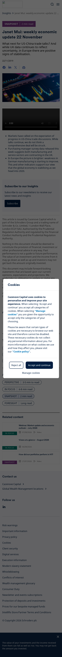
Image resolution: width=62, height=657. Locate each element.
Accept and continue (39, 365)
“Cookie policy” (21, 351)
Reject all (16, 365)
